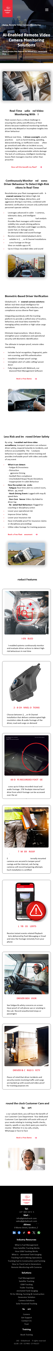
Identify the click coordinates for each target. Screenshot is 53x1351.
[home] (7, 9)
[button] (47, 9)
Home (5, 25)
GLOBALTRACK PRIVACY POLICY (26, 1344)
